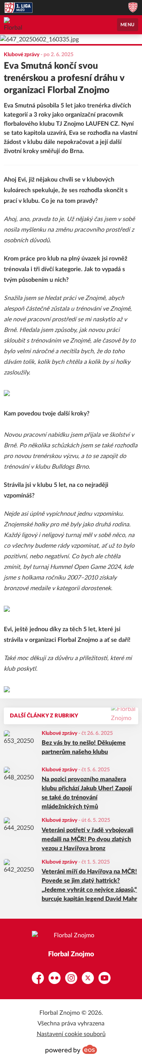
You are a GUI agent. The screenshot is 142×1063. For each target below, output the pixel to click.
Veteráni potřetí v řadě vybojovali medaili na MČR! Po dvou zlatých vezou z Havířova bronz (87, 839)
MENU (127, 24)
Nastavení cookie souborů (71, 1034)
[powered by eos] (71, 1049)
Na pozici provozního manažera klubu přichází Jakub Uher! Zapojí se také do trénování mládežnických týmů (87, 793)
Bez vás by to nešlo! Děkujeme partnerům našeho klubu (84, 747)
